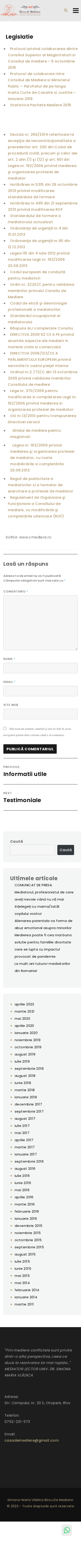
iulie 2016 (22, 1175)
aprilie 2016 (24, 1197)
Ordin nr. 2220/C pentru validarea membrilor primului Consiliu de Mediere (41, 291)
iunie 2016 (23, 1182)
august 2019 (25, 1054)
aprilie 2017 (24, 1140)
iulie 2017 (22, 1125)
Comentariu (15, 591)
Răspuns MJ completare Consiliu (41, 328)
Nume (9, 659)
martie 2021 (24, 1011)
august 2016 (25, 1168)
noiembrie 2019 (28, 1040)
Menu (76, 10)
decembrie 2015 (29, 1225)
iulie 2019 (22, 1061)
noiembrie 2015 (28, 1232)
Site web (10, 705)
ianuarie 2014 (26, 1297)
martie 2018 (25, 1090)
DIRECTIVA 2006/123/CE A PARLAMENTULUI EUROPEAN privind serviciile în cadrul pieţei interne (39, 359)
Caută (16, 841)
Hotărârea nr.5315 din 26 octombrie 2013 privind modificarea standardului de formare (43, 191)
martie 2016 (25, 1204)
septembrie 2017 (29, 1111)
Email (9, 682)
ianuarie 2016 (26, 1218)
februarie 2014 (27, 1290)
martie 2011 (24, 1304)
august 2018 (25, 1075)
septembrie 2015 (29, 1247)
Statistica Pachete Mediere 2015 (40, 105)
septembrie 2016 (29, 1161)
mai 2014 (22, 1282)
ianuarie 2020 (26, 1032)
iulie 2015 (22, 1261)
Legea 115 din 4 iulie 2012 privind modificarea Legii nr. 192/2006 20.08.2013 (39, 259)
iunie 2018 (23, 1082)
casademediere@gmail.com (31, 1440)
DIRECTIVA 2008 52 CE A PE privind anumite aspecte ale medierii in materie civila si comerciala (41, 341)
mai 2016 (22, 1190)
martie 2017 (25, 1147)
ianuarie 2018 (26, 1097)
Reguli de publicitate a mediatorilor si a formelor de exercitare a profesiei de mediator (40, 485)
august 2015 (25, 1254)
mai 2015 (22, 1275)
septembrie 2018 (29, 1068)
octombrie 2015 (28, 1240)
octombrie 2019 (28, 1047)
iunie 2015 (23, 1268)
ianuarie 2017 (26, 1154)
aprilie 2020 (24, 1025)
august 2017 (25, 1118)
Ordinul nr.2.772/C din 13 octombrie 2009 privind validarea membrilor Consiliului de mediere (42, 378)
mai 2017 (22, 1132)
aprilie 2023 (24, 1004)
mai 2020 (22, 1018)
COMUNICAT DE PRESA (33, 885)
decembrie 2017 (28, 1104)
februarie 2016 (27, 1211)
